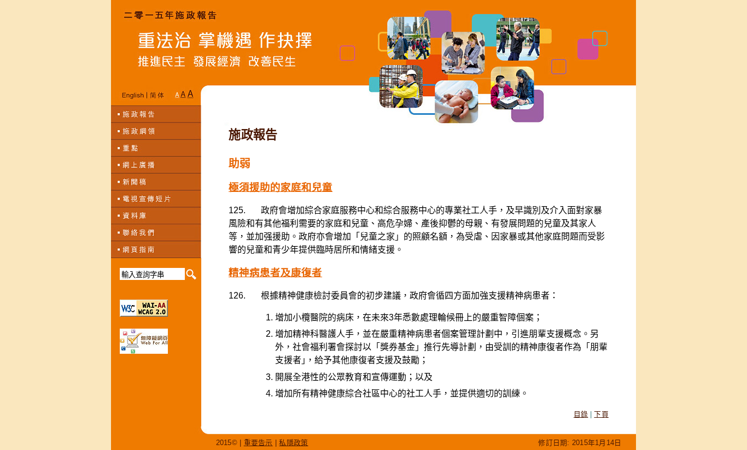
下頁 (601, 414)
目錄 (581, 414)
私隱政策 (293, 443)
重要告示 (258, 443)
